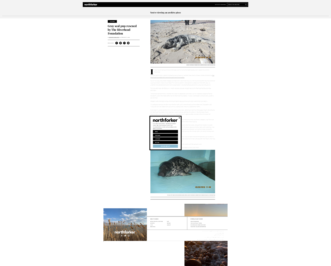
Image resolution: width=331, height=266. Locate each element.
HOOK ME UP (165, 146)
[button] (165, 126)
